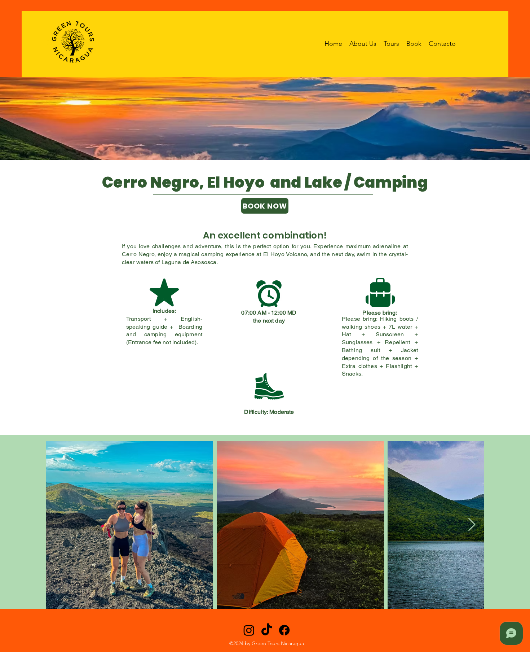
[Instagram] (249, 630)
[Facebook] (284, 630)
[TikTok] (267, 630)
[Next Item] (472, 525)
